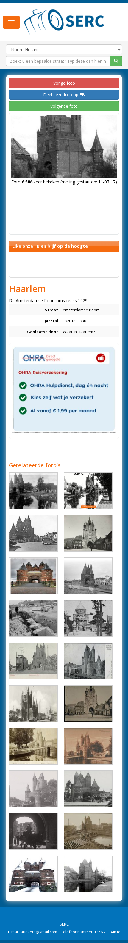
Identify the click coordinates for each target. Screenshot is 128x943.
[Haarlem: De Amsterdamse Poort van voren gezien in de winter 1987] (33, 874)
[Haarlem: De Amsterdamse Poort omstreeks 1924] (88, 490)
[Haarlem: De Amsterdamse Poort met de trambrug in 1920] (88, 746)
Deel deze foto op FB (64, 94)
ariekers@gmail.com (39, 931)
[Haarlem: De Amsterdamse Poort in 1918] (88, 874)
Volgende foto (64, 106)
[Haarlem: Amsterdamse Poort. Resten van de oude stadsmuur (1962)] (33, 618)
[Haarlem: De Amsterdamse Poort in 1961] (88, 788)
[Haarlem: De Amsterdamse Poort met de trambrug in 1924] (88, 661)
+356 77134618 (107, 931)
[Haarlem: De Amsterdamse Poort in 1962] (88, 575)
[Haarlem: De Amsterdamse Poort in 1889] (33, 746)
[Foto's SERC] (64, 21)
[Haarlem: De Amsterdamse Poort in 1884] (88, 703)
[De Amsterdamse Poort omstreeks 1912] (33, 490)
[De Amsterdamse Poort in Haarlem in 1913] (33, 788)
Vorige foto (64, 83)
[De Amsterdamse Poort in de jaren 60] (33, 533)
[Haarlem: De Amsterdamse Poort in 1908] (33, 661)
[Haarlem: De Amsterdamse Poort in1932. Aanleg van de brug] (88, 831)
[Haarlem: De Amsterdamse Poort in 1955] (33, 703)
